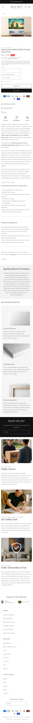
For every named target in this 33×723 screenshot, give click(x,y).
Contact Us (13, 254)
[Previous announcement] (3, 2)
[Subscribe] (28, 432)
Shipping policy (25, 719)
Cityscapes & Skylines (8, 625)
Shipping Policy (7, 643)
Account (5, 686)
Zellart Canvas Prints (10, 717)
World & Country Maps (9, 633)
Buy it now (16, 90)
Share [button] (4, 259)
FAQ (4, 665)
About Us (5, 657)
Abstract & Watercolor (9, 615)
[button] (3, 7)
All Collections (7, 654)
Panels (2, 67)
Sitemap (5, 668)
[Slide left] (13, 45)
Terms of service (17, 719)
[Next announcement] (30, 2)
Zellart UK (5, 693)
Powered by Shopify (19, 717)
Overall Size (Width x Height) (7, 74)
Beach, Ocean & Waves (9, 622)
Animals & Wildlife (8, 618)
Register (5, 679)
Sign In (5, 682)
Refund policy (27, 717)
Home (4, 650)
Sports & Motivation (8, 629)
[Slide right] (20, 45)
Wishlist (5, 689)
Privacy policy (9, 719)
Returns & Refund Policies (10, 647)
